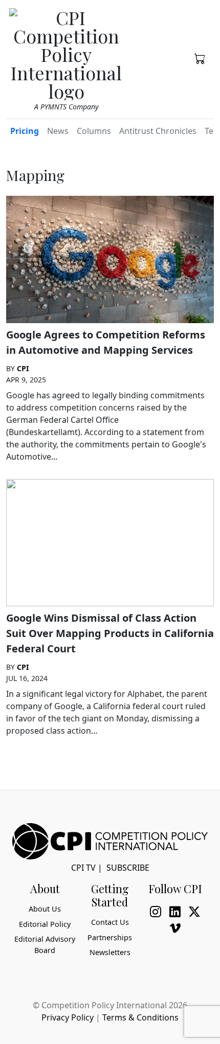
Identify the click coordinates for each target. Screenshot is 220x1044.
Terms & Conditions (140, 1017)
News (58, 131)
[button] (200, 57)
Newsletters (110, 952)
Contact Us (110, 922)
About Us (45, 909)
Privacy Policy (67, 1017)
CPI (23, 368)
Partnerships (109, 937)
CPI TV (83, 867)
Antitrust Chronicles (157, 131)
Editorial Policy (45, 924)
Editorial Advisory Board (44, 944)
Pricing (24, 131)
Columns (94, 131)
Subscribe (127, 867)
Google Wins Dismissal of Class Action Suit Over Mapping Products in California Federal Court (110, 633)
